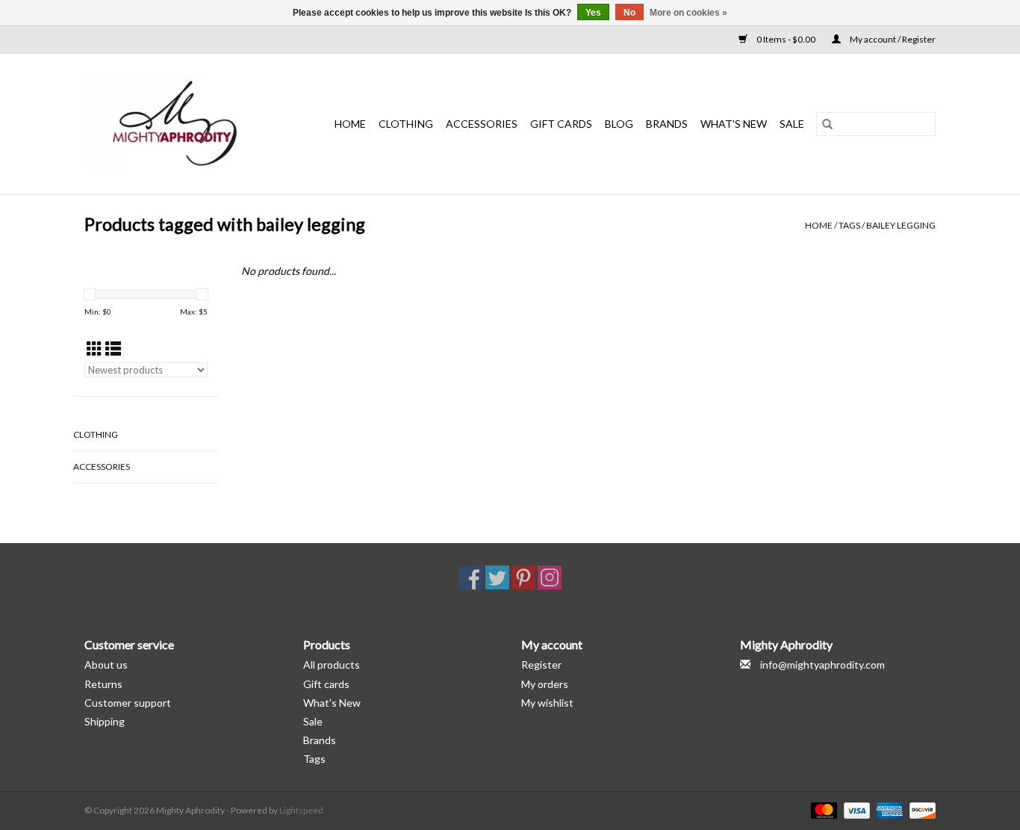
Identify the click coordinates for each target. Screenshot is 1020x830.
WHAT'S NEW (733, 123)
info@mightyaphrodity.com (822, 664)
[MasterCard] (822, 809)
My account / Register (892, 39)
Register (541, 664)
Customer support (127, 702)
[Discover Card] (920, 809)
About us (106, 664)
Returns (103, 684)
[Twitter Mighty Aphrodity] (497, 577)
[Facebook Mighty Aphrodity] (471, 577)
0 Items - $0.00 (786, 39)
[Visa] (855, 809)
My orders (544, 684)
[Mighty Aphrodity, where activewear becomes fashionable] (183, 124)
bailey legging (901, 225)
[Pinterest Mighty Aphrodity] (523, 577)
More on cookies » (688, 12)
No (629, 12)
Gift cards (561, 123)
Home (350, 123)
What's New (332, 702)
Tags (849, 225)
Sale (313, 721)
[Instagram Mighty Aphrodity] (550, 577)
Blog (619, 123)
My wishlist (547, 702)
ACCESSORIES (481, 123)
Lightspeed (301, 810)
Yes (593, 12)
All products (331, 664)
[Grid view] (94, 348)
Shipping (104, 721)
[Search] (827, 124)
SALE (792, 123)
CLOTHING (406, 123)
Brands (667, 123)
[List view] (113, 348)
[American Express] (887, 809)
